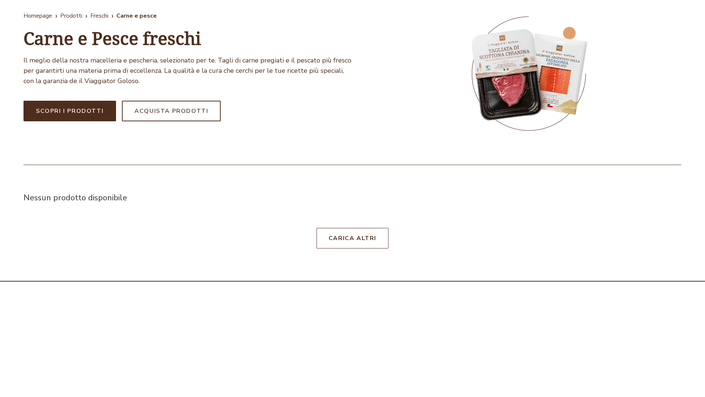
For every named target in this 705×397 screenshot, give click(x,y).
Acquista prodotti (171, 111)
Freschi (99, 15)
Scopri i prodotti (70, 111)
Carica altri (352, 238)
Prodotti (71, 15)
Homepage (38, 15)
